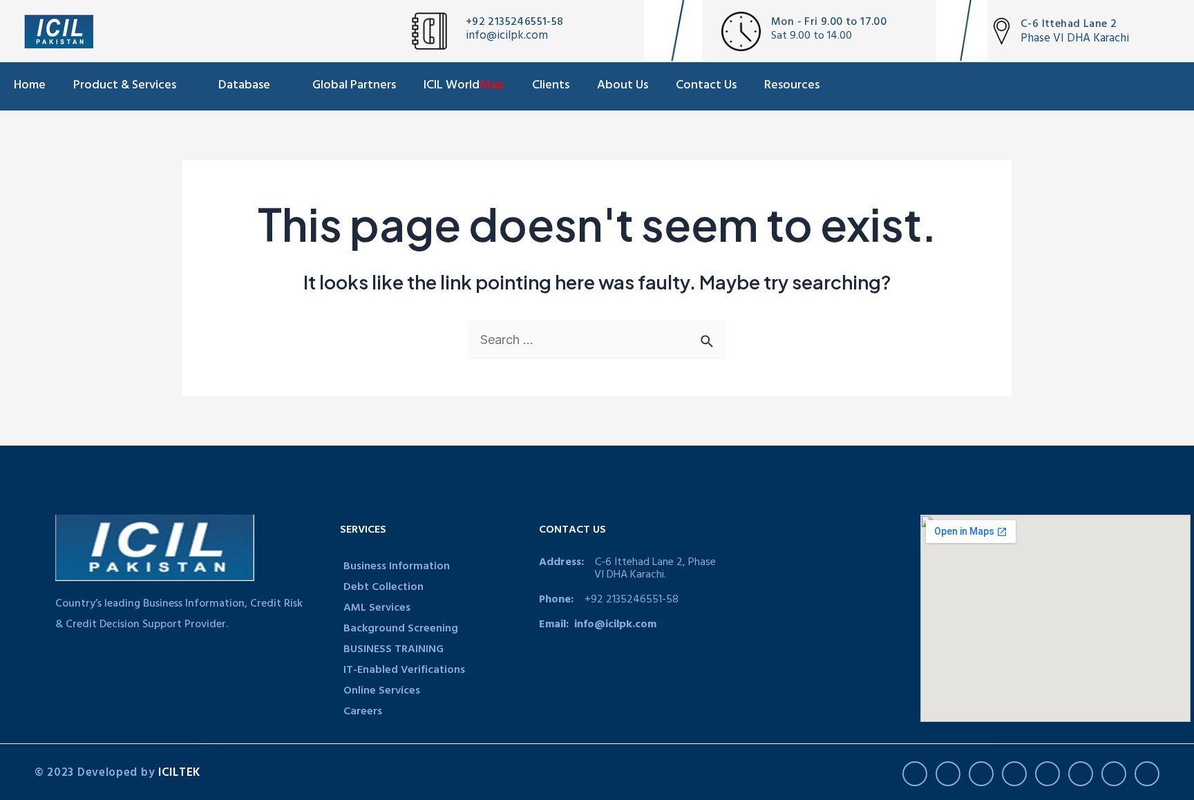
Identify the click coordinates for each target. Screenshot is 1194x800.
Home (30, 86)
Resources (791, 86)
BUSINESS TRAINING (393, 650)
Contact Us (706, 86)
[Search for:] (597, 339)
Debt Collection (383, 588)
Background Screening (400, 629)
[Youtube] (981, 773)
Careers (362, 712)
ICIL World (464, 86)
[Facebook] (914, 773)
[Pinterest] (1113, 773)
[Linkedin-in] (1014, 773)
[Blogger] (1147, 773)
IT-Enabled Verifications (404, 670)
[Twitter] (948, 773)
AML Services (376, 608)
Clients (550, 86)
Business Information (396, 567)
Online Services (381, 691)
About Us (622, 86)
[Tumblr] (1080, 773)
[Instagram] (1047, 773)
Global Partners (354, 86)
